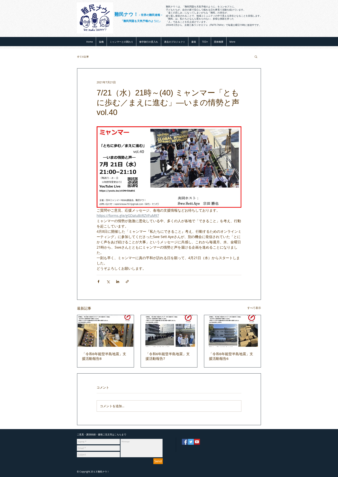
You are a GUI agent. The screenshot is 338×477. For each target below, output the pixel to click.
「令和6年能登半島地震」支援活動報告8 (104, 356)
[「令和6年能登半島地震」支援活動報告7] (169, 331)
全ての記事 (83, 56)
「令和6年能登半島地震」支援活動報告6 (231, 356)
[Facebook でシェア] (98, 281)
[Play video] (169, 167)
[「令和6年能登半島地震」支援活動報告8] (105, 331)
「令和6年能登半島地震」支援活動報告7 (168, 356)
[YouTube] (197, 442)
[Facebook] (185, 442)
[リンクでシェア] (127, 281)
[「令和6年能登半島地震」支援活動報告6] (232, 331)
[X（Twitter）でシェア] (108, 281)
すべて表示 (254, 308)
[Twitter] (191, 442)
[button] (256, 56)
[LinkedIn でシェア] (118, 281)
